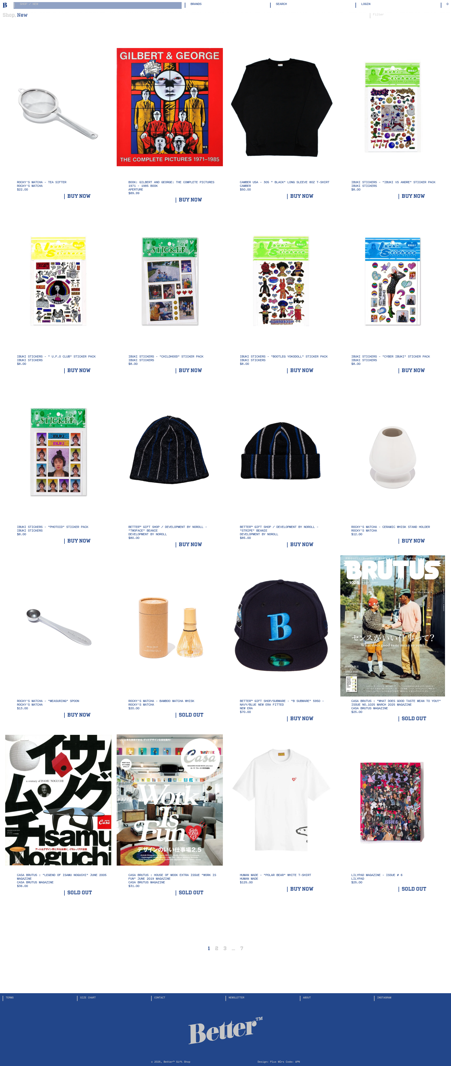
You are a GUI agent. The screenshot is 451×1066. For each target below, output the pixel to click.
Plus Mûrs (277, 1061)
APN (297, 1061)
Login (365, 4)
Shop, (9, 15)
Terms (10, 997)
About (307, 997)
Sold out (191, 715)
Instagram (384, 997)
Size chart (88, 997)
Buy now (79, 196)
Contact (159, 997)
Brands (196, 4)
